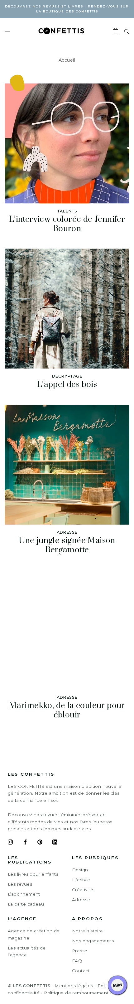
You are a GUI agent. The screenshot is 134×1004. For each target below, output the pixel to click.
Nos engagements (93, 940)
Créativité (82, 889)
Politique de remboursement (76, 992)
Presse (79, 950)
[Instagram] (10, 842)
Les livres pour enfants (33, 874)
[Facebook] (25, 842)
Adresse (81, 899)
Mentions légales (74, 985)
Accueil (67, 60)
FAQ (77, 960)
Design (80, 869)
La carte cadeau (26, 904)
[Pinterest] (39, 842)
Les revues (20, 884)
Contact (81, 970)
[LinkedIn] (54, 842)
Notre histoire (87, 930)
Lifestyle (81, 879)
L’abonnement (24, 894)
